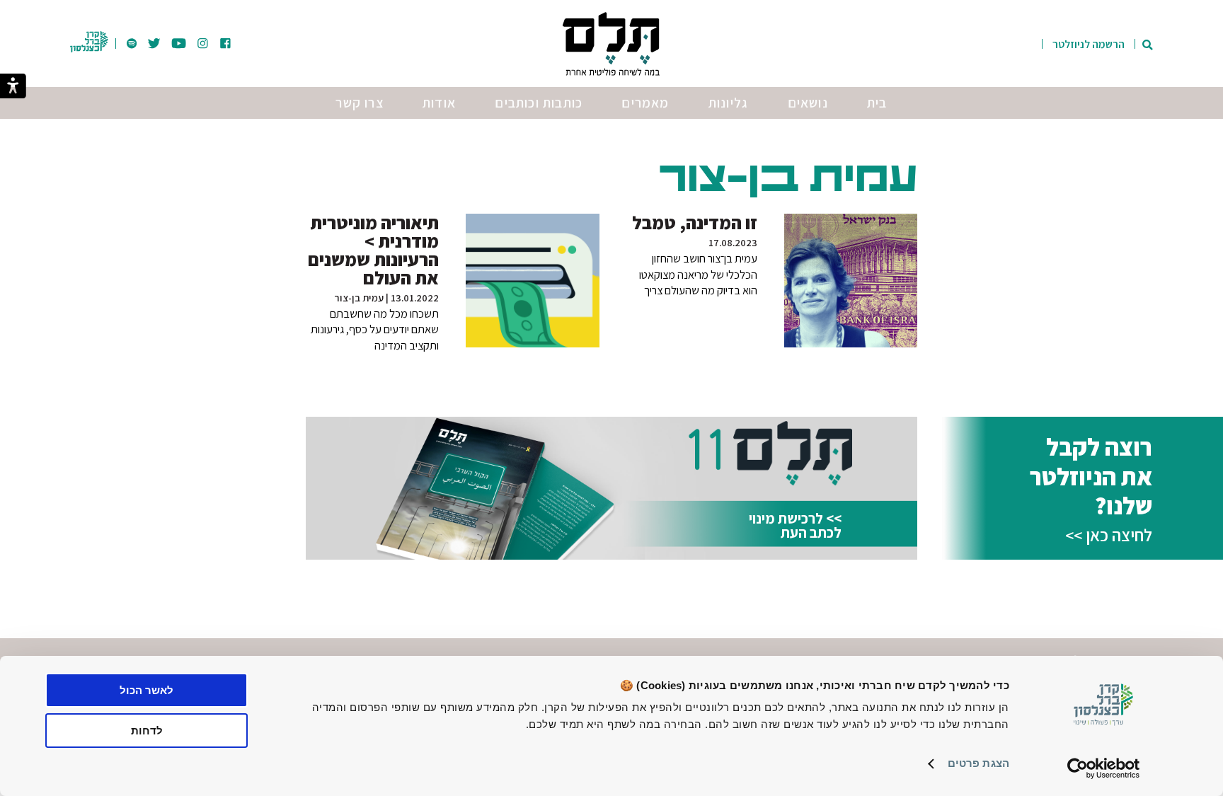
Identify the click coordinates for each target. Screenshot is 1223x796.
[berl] (89, 56)
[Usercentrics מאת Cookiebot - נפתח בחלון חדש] (1104, 768)
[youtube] (178, 45)
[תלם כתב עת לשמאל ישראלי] (611, 43)
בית (877, 102)
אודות (439, 102)
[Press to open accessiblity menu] (13, 87)
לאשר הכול (146, 690)
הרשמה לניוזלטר (1088, 44)
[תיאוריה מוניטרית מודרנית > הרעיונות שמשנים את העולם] (532, 280)
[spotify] (132, 45)
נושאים (808, 102)
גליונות (728, 102)
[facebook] (225, 45)
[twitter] (154, 45)
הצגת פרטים (978, 763)
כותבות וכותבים (538, 102)
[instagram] (203, 45)
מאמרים (645, 102)
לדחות (147, 731)
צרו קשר (359, 102)
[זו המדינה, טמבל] (850, 280)
